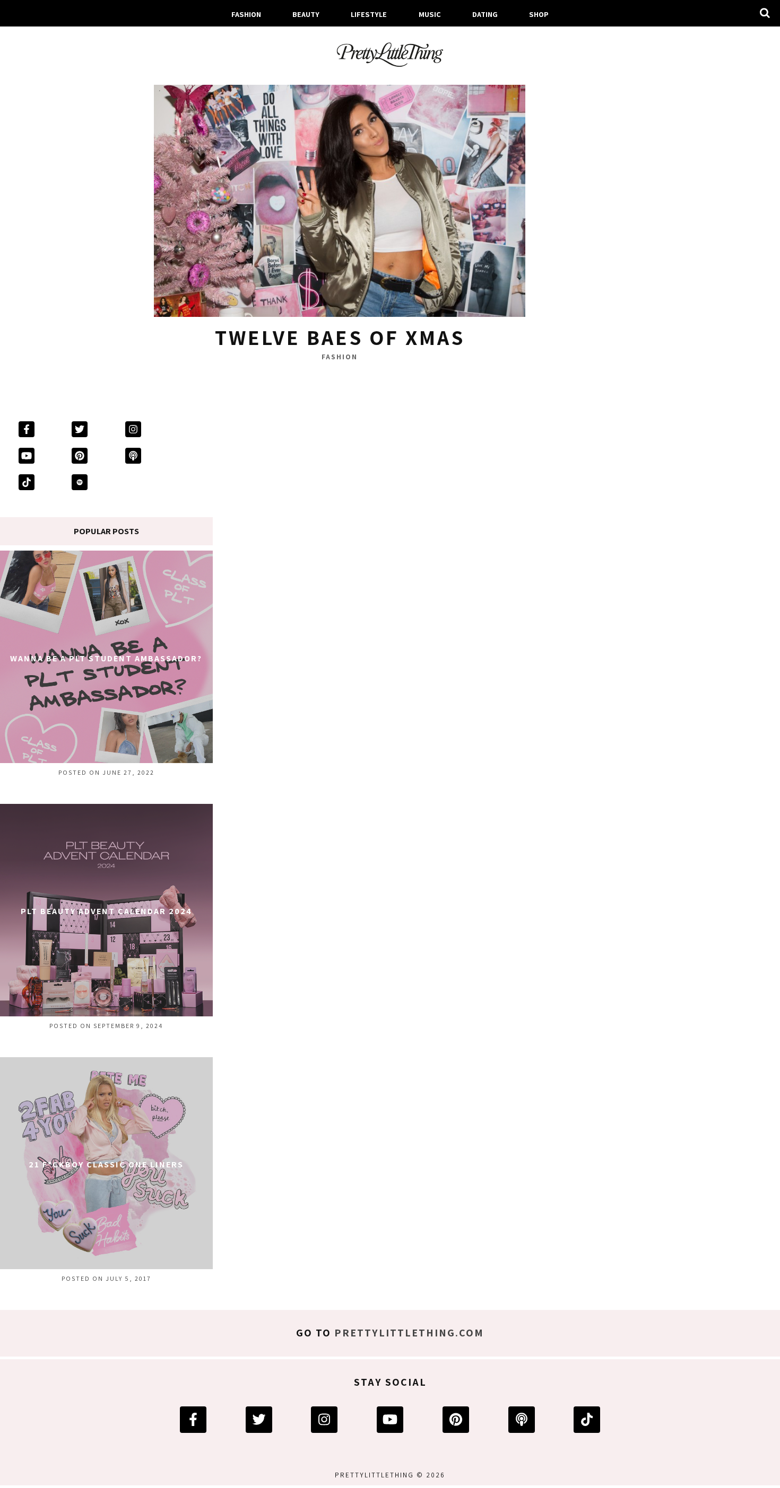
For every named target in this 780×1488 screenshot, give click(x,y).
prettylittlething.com (409, 1333)
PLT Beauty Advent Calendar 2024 (106, 911)
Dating (485, 14)
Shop (539, 14)
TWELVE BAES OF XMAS (340, 337)
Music (430, 14)
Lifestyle (369, 14)
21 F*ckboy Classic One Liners (106, 1164)
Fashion (246, 14)
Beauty (305, 14)
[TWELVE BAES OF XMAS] (339, 196)
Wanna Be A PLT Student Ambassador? (106, 658)
